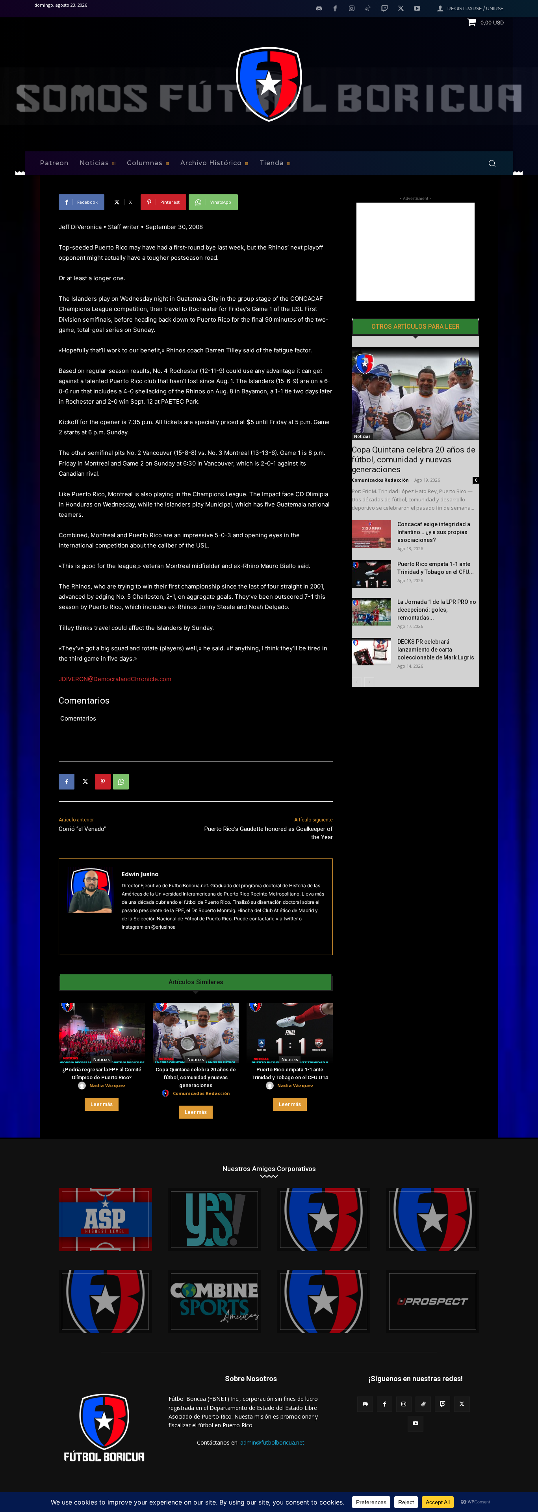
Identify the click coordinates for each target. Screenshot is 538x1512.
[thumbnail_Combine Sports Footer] (214, 1301)
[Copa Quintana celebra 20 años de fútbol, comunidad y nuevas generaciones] (196, 1033)
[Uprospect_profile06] (432, 1301)
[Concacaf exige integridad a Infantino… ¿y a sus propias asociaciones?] (371, 534)
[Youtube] (417, 9)
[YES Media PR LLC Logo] (214, 1219)
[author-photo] (83, 1086)
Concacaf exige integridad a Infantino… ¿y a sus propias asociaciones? (433, 532)
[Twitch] (384, 9)
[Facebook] (335, 9)
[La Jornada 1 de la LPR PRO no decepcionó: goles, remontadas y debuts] (371, 612)
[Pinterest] (103, 782)
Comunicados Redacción (201, 1093)
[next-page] (369, 682)
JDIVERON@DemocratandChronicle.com (115, 679)
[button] (492, 163)
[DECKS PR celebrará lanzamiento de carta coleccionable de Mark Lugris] (371, 651)
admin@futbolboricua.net (272, 1442)
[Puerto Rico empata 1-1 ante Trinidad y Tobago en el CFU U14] (290, 1033)
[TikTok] (368, 9)
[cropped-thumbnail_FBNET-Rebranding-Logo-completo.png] (432, 1219)
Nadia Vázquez (107, 1085)
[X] (401, 9)
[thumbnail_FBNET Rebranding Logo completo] (323, 1219)
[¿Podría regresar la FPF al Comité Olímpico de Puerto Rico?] (102, 1033)
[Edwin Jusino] (90, 906)
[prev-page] (357, 682)
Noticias (101, 1059)
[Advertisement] (415, 252)
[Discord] (319, 9)
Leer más (102, 1104)
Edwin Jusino (140, 874)
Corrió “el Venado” (82, 828)
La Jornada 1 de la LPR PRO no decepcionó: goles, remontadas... (436, 610)
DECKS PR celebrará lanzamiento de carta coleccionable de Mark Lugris (435, 650)
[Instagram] (351, 9)
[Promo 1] (105, 1219)
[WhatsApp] (121, 782)
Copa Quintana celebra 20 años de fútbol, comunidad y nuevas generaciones (196, 1077)
